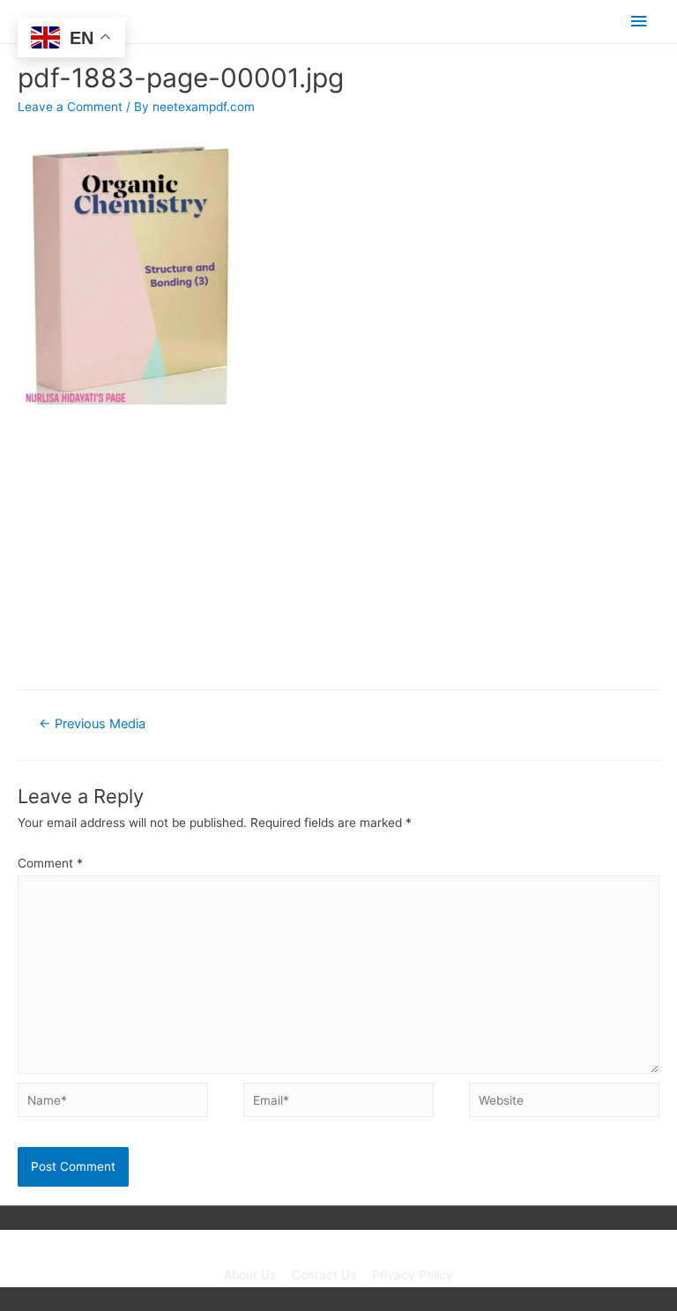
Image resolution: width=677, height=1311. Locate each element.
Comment (50, 863)
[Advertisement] (338, 546)
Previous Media (92, 724)
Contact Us (324, 1275)
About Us (250, 1275)
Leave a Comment (70, 107)
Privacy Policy (412, 1275)
